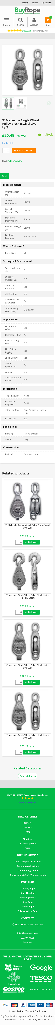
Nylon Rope (28, 906)
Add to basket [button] (31, 542)
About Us (27, 839)
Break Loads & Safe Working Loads (28, 875)
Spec (4, 176)
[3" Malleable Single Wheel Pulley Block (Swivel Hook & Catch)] (26, 571)
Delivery (27, 822)
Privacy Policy (16, 1011)
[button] (21, 103)
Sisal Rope (28, 902)
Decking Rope (28, 888)
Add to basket (25, 150)
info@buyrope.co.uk (27, 933)
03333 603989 (27, 937)
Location (27, 942)
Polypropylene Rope (28, 911)
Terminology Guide (28, 870)
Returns (27, 827)
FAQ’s (27, 831)
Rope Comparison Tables (28, 861)
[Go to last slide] (6, 103)
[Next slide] (49, 103)
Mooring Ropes (27, 897)
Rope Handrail (28, 893)
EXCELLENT (35, 31)
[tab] (4, 176)
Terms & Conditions (35, 1011)
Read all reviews (27, 802)
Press (27, 848)
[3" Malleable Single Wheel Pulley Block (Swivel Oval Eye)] (26, 711)
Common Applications (27, 866)
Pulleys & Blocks (28, 776)
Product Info (8, 143)
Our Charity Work (28, 843)
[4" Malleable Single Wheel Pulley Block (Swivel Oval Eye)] (26, 641)
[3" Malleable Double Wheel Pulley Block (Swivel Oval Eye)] (26, 501)
